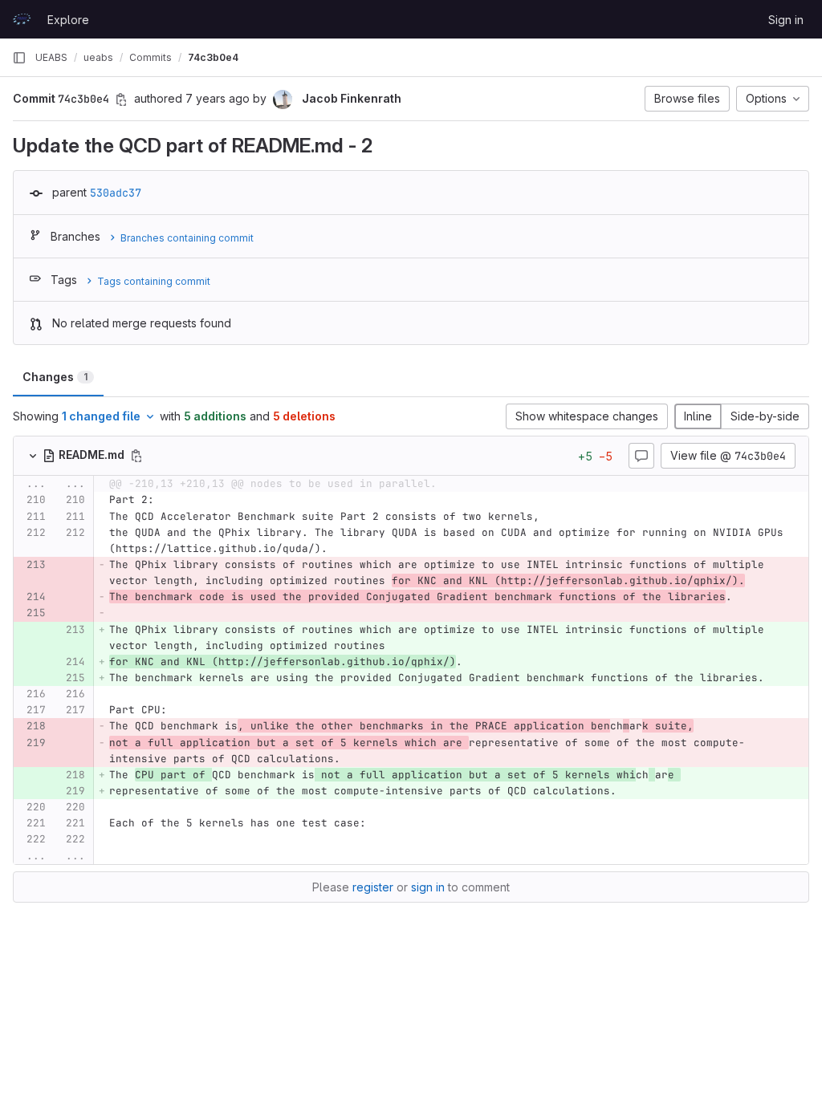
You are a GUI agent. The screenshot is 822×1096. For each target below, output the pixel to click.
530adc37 (115, 192)
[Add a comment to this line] (13, 500)
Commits (150, 57)
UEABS (51, 57)
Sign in (786, 19)
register (372, 887)
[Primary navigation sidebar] (19, 58)
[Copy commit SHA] (121, 99)
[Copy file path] (136, 455)
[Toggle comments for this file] (641, 456)
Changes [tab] (54, 377)
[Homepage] (22, 19)
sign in (428, 887)
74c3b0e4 (213, 57)
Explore (68, 19)
